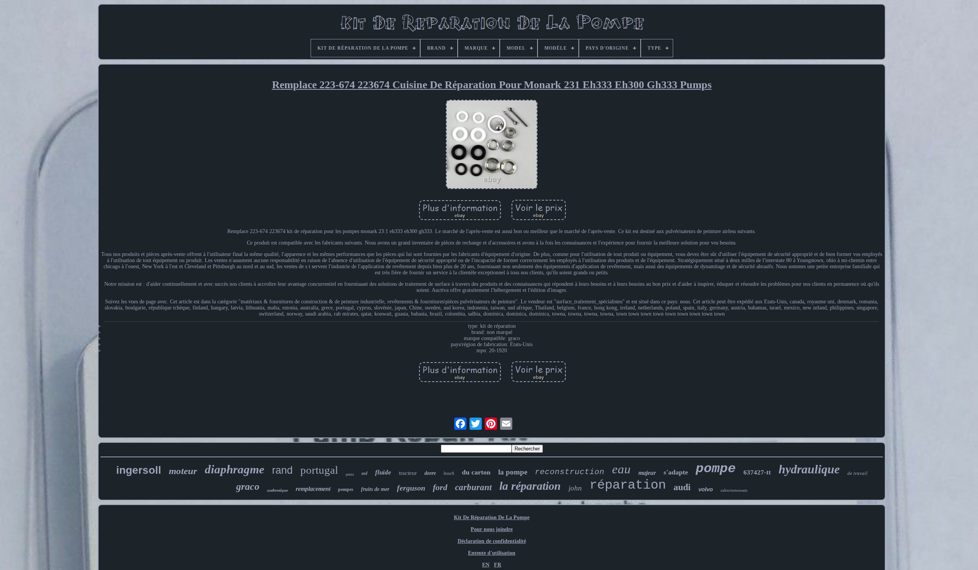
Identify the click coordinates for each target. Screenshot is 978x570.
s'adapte (676, 472)
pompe (716, 468)
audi (682, 487)
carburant (473, 487)
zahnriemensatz (734, 490)
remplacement (313, 489)
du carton (476, 472)
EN (485, 565)
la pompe (512, 472)
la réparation (530, 485)
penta (350, 474)
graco (247, 486)
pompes (345, 489)
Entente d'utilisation (491, 553)
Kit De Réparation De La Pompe (491, 517)
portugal (319, 470)
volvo (705, 489)
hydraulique (809, 469)
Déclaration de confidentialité (492, 541)
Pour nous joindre (492, 529)
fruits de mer (375, 489)
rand (282, 470)
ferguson (411, 488)
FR (497, 565)
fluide (383, 472)
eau (621, 469)
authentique (277, 490)
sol (364, 473)
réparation (627, 485)
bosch (449, 473)
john (575, 488)
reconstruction (569, 472)
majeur (647, 473)
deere (430, 473)
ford (440, 487)
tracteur (408, 473)
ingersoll (138, 470)
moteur (183, 471)
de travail (857, 473)
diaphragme (234, 469)
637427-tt (757, 472)
